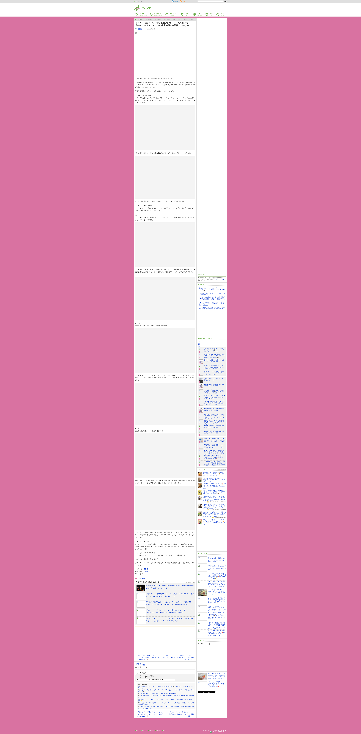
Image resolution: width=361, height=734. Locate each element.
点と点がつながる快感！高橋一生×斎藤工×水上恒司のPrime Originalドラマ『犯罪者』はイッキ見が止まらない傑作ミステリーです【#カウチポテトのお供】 (212, 298)
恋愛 (182, 13)
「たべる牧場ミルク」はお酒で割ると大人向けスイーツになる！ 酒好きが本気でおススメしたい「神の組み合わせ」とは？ (216, 584)
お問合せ (165, 730)
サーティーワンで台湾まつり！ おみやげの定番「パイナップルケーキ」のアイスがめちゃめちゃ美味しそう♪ (216, 559)
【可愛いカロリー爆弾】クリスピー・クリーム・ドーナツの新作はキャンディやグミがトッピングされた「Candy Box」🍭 (151, 657)
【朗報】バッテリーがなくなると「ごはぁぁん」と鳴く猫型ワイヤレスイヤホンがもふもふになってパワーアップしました (214, 446)
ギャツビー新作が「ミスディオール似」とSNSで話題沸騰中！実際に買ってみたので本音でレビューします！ (214, 367)
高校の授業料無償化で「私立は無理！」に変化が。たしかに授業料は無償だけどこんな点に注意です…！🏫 (214, 457)
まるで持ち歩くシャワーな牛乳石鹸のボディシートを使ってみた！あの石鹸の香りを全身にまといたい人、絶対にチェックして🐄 (214, 422)
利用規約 (144, 730)
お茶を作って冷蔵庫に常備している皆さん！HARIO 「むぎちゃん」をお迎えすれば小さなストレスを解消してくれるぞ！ (214, 440)
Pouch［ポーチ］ (139, 5)
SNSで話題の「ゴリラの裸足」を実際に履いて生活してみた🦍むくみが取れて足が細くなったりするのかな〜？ (214, 350)
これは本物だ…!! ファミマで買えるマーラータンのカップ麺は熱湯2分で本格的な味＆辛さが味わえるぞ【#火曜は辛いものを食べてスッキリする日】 (214, 464)
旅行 (206, 13)
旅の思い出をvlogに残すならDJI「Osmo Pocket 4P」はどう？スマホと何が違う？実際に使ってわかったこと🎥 (212, 289)
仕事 (217, 13)
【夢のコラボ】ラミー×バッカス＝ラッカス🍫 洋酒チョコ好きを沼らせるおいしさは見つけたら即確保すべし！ (217, 617)
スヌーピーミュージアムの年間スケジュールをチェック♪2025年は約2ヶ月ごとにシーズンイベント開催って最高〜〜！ (179, 657)
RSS (181, 1)
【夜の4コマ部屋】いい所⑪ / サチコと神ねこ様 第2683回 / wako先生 (158, 693)
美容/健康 (152, 13)
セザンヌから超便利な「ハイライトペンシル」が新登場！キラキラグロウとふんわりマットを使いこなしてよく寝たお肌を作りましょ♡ (214, 416)
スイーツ (148, 578)
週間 (199, 343)
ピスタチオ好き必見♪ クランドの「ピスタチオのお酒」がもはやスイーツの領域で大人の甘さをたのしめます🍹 (216, 600)
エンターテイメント (139, 13)
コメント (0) (137, 663)
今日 (199, 342)
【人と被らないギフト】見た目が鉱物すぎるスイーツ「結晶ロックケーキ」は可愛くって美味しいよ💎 (216, 592)
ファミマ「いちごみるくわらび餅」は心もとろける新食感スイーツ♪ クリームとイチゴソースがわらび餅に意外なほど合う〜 (216, 676)
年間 (199, 346)
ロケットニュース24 (218, 279)
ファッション (168, 13)
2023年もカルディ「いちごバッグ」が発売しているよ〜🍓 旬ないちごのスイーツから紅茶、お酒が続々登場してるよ (217, 633)
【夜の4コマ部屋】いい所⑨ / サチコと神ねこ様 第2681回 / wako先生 (214, 432)
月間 (199, 345)
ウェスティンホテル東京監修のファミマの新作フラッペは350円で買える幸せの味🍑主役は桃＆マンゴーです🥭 (217, 576)
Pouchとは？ (138, 1)
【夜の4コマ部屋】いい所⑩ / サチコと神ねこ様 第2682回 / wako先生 (214, 426)
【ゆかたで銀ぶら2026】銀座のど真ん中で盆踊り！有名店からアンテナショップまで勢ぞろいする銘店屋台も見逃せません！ (212, 304)
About (138, 730)
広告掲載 (158, 730)
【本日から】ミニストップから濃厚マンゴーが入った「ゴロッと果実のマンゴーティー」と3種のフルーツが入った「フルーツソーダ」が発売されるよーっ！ (217, 609)
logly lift (193, 582)
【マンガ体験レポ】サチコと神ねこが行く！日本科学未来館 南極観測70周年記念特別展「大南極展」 (212, 308)
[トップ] (135, 19)
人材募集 (151, 730)
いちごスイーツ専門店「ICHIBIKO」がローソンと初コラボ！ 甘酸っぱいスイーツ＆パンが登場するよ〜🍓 (217, 684)
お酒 (144, 578)
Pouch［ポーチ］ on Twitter (175, 1)
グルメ (194, 13)
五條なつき (141, 29)
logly (225, 469)
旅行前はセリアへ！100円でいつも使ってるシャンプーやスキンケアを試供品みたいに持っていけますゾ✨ (214, 373)
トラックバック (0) (139, 665)
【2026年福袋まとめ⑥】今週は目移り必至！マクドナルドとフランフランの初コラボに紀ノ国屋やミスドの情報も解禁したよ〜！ (214, 452)
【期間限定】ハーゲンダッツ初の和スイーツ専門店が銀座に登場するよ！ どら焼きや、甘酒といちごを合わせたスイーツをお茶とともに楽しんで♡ (216, 625)
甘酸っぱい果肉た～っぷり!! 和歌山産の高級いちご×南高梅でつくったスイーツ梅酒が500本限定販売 (217, 568)
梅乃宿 (146, 569)
